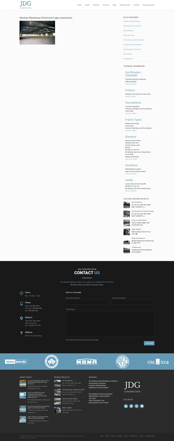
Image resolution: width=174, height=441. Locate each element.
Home (79, 5)
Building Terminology (132, 123)
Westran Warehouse (138, 238)
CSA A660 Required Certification (135, 79)
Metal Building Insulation (133, 169)
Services (106, 5)
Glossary (130, 136)
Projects (96, 5)
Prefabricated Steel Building (132, 45)
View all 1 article (130, 96)
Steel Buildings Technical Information (101, 394)
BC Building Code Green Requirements (138, 152)
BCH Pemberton (137, 202)
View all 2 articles (130, 84)
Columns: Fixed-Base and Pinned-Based (138, 109)
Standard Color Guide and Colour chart (137, 94)
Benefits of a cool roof (132, 150)
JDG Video (92, 398)
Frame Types (133, 119)
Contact (136, 5)
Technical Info (125, 5)
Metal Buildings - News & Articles (99, 396)
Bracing (127, 147)
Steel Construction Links (96, 400)
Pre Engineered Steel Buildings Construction (103, 381)
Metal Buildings (128, 30)
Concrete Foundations (132, 106)
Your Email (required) (119, 298)
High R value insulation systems (135, 171)
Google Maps (37, 336)
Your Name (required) (73, 298)
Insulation (131, 165)
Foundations (133, 102)
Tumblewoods (136, 247)
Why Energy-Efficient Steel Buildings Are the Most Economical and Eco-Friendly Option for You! (37, 395)
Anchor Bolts (129, 111)
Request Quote (148, 5)
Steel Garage (127, 54)
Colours (130, 90)
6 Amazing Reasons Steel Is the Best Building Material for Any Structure (38, 382)
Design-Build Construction (97, 383)
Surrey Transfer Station (139, 220)
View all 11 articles (131, 159)
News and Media (128, 35)
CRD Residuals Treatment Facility (143, 211)
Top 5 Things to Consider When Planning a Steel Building (38, 417)
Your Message (70, 309)
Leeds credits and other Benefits (135, 184)
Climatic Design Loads (132, 145)
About (87, 5)
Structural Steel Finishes (133, 140)
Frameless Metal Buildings (97, 385)
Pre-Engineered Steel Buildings (133, 40)
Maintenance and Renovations (99, 387)
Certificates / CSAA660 (133, 74)
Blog (114, 5)
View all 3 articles (130, 113)
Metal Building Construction (132, 26)
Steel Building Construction (132, 49)
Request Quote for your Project (99, 403)
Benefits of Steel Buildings (131, 21)
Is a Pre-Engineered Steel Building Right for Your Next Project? (39, 407)
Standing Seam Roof (132, 143)
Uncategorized (128, 59)
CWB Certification (131, 81)
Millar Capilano (136, 229)
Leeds (129, 180)
